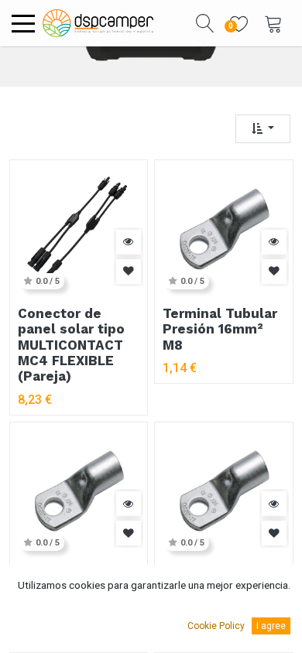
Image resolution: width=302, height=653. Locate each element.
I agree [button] (271, 626)
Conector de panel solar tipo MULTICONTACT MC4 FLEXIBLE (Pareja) (71, 345)
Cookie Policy (216, 626)
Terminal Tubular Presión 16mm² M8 (220, 329)
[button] (205, 23)
